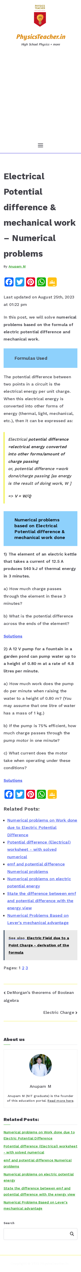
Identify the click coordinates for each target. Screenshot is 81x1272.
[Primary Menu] (40, 145)
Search (9, 1223)
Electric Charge (58, 1012)
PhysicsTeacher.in (40, 36)
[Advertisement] (40, 94)
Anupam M (17, 266)
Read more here (60, 1100)
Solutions (13, 636)
